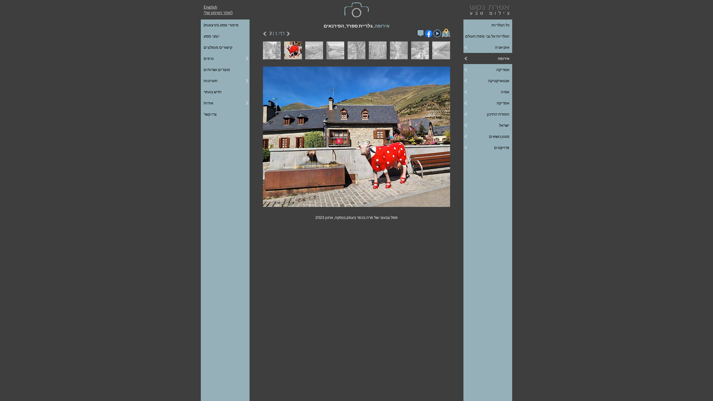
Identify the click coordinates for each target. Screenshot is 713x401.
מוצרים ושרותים (217, 69)
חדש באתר (212, 91)
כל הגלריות (500, 25)
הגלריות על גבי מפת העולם (487, 36)
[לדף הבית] (488, 9)
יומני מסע (211, 36)
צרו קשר (210, 114)
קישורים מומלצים (218, 47)
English (210, 6)
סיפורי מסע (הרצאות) (221, 25)
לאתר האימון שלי (218, 12)
